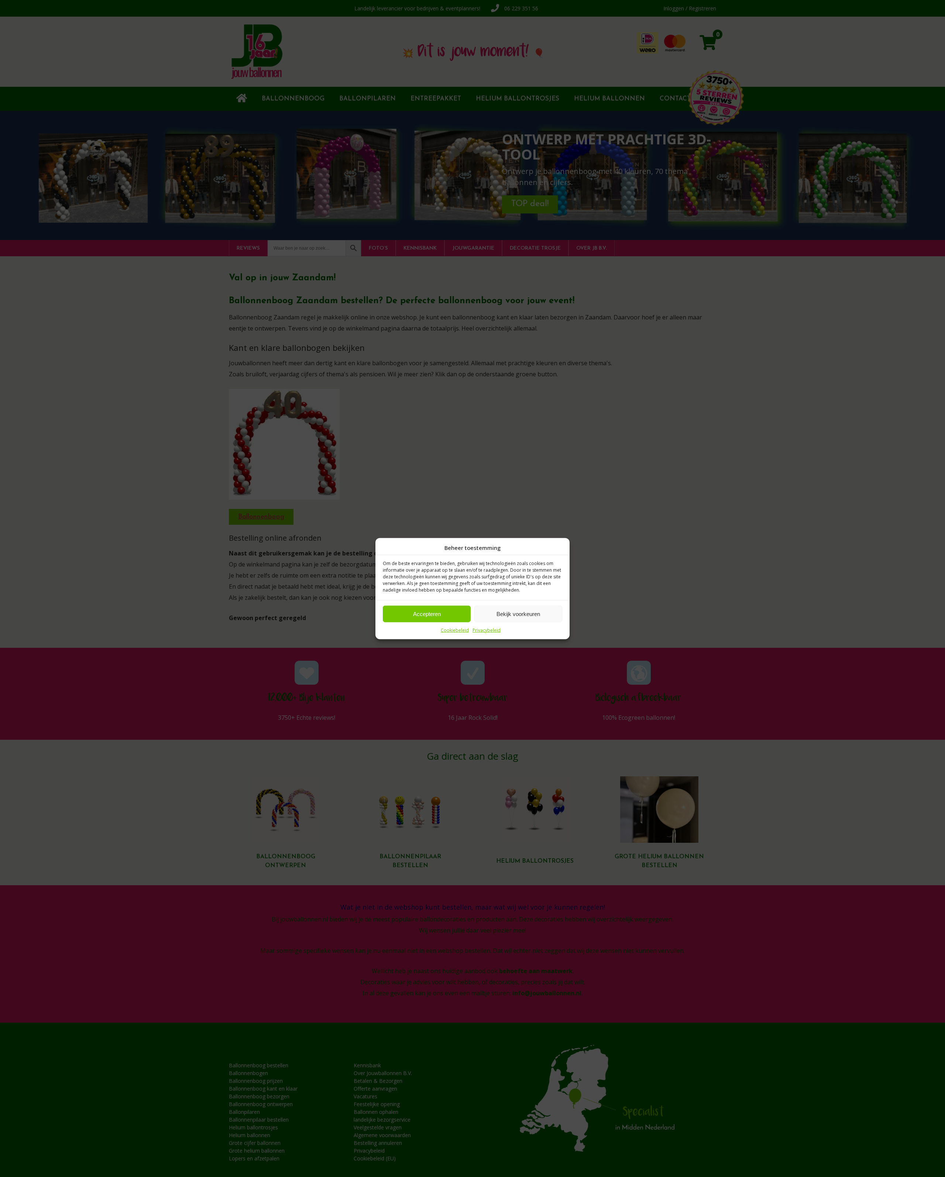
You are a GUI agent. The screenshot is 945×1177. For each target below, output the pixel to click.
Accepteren (427, 613)
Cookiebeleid (455, 630)
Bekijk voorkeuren (518, 613)
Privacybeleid (486, 630)
